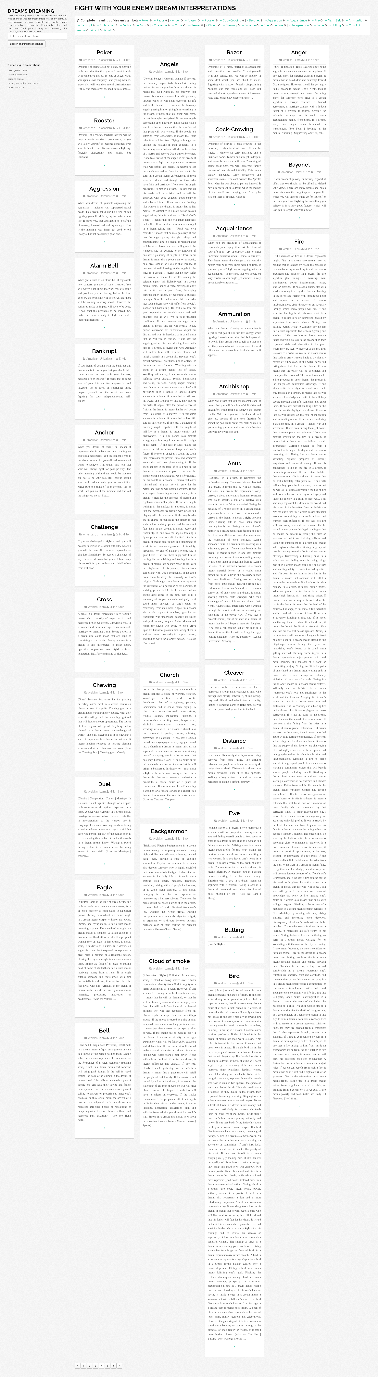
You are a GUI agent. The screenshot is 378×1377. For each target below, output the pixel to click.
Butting (336, 25)
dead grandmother (18, 70)
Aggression (275, 20)
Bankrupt (86, 25)
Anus (143, 25)
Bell (109, 30)
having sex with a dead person (24, 83)
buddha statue (16, 79)
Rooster (210, 20)
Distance (250, 25)
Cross (178, 25)
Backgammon (299, 25)
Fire (317, 20)
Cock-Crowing (232, 20)
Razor (160, 20)
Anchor (127, 25)
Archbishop (107, 25)
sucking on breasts (18, 74)
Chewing (231, 25)
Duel (266, 25)
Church (212, 25)
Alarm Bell (334, 20)
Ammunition (356, 20)
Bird (96, 30)
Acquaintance (298, 20)
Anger (176, 20)
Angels (192, 20)
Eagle (320, 25)
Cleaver (195, 25)
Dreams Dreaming (31, 11)
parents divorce (16, 87)
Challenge (160, 25)
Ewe (280, 25)
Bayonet (254, 20)
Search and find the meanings (26, 43)
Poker (145, 20)
